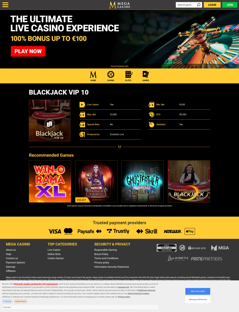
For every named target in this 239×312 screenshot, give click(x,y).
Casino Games (56, 258)
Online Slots (54, 254)
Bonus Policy (101, 254)
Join (230, 4)
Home (93, 80)
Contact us (12, 258)
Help (8, 254)
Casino (110, 80)
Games (145, 80)
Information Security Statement (111, 266)
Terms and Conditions (106, 258)
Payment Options (15, 262)
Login (212, 4)
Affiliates (11, 270)
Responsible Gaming (105, 249)
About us (11, 249)
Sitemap (10, 266)
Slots (128, 80)
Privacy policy (101, 262)
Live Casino (54, 249)
